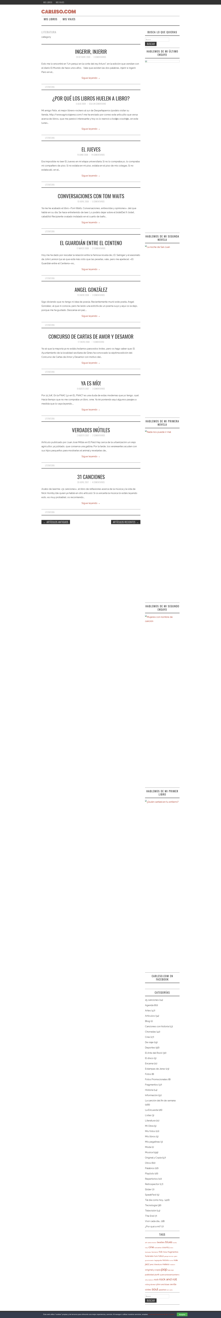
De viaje (149, 1042)
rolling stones (150, 1284)
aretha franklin (152, 1242)
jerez (152, 1264)
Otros (148, 1163)
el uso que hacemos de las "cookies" (161, 1314)
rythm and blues (162, 1284)
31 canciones (91, 476)
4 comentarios (98, 482)
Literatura (50, 86)
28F (146, 1242)
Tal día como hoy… (154, 1200)
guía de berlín (149, 1260)
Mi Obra (149, 1126)
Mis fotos (150, 1131)
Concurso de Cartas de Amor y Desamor (90, 336)
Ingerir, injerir (91, 51)
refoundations (149, 1280)
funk (156, 1256)
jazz (147, 1264)
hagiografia (158, 1260)
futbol (161, 1256)
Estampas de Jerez (155, 1068)
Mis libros (47, 2)
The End (149, 1216)
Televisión (150, 1210)
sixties (148, 1289)
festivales (148, 1252)
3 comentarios (99, 56)
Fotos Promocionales (156, 1079)
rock (156, 1279)
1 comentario (98, 341)
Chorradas (150, 1031)
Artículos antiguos (55, 522)
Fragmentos (151, 1084)
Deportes (150, 1047)
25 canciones (152, 1000)
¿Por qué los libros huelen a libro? (91, 98)
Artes (148, 1010)
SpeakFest (150, 1194)
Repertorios (151, 1178)
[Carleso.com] (58, 11)
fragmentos (173, 1252)
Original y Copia (153, 1157)
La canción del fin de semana (160, 1100)
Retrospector (152, 1184)
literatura (158, 1264)
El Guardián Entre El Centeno (91, 243)
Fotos (148, 1074)
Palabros (149, 1168)
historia (166, 1260)
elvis (171, 1247)
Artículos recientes (126, 522)
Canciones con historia (157, 1026)
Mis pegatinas (152, 1141)
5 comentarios (98, 201)
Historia (149, 1090)
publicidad (149, 1274)
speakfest (162, 1290)
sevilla (173, 1284)
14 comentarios (98, 154)
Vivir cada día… (152, 1221)
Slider (148, 1189)
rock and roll (168, 1279)
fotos (165, 1252)
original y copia (153, 1270)
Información (151, 1095)
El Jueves (90, 149)
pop (164, 1269)
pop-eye (171, 1270)
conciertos (157, 1247)
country (166, 1247)
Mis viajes (60, 2)
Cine (147, 1037)
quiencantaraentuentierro (169, 1275)
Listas (148, 1115)
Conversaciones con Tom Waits (91, 196)
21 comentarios (98, 248)
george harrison (169, 1256)
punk (156, 1274)
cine (151, 1247)
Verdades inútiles (91, 430)
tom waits (170, 1290)
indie (176, 1260)
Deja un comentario (97, 103)
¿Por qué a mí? (153, 1226)
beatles (161, 1242)
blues (168, 1242)
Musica (149, 1152)
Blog (147, 1021)
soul (155, 1289)
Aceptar (182, 1314)
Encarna (149, 1063)
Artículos (150, 1015)
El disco (149, 1058)
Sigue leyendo (91, 78)
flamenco (155, 1252)
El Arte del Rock (153, 1053)
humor (171, 1260)
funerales (149, 1256)
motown (172, 1264)
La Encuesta (151, 1110)
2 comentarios (98, 435)
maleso (165, 1264)
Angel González (91, 289)
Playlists (149, 1173)
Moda (148, 1147)
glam (175, 1256)
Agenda (149, 1005)
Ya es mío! (91, 383)
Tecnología (151, 1205)
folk (161, 1252)
